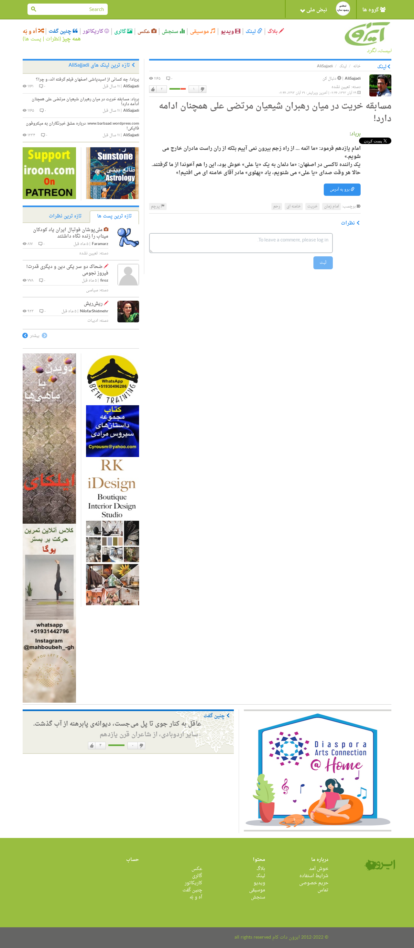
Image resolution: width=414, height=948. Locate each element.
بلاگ (273, 31)
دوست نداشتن (202, 89)
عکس (144, 31)
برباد (356, 134)
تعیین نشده (341, 87)
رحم (276, 206)
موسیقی (200, 31)
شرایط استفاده (314, 876)
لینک (251, 31)
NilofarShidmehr (94, 311)
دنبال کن (329, 78)
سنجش (171, 31)
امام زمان (331, 206)
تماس (323, 890)
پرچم (156, 206)
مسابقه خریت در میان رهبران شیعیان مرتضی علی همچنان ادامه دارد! (85, 102)
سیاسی (92, 290)
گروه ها (371, 10)
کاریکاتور (93, 31)
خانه (357, 66)
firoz (104, 280)
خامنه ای (294, 206)
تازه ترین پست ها (114, 216)
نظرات (53, 39)
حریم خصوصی (313, 883)
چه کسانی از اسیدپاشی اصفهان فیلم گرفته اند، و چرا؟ (87, 79)
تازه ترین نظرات (65, 216)
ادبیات (92, 320)
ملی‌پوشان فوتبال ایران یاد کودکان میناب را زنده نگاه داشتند (70, 233)
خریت (312, 206)
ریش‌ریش (93, 303)
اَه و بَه (30, 31)
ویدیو (228, 31)
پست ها (32, 39)
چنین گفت (61, 31)
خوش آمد (318, 868)
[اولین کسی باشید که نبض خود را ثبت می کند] (343, 8)
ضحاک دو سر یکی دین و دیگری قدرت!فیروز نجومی (67, 270)
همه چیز (71, 39)
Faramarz (100, 244)
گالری (120, 31)
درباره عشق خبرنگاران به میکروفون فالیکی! (82, 126)
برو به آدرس (340, 189)
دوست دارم (153, 89)
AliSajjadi (353, 78)
